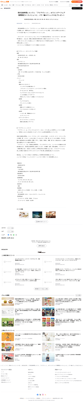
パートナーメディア (5, 378)
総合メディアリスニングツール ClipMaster (63, 374)
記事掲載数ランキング (5, 380)
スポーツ (34, 5)
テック (42, 5)
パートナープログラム (30, 398)
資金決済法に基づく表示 (58, 398)
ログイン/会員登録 (77, 1)
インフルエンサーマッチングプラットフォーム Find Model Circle (68, 380)
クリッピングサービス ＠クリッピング (63, 372)
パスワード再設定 (31, 376)
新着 (2, 5)
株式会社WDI (19, 23)
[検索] (81, 5)
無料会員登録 (30, 372)
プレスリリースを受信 (64, 1)
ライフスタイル (28, 5)
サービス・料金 (4, 373)
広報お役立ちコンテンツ (6, 382)
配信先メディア (4, 376)
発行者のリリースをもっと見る (41, 288)
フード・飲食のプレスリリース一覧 (12, 365)
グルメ (10, 5)
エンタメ (6, 5)
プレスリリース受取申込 (33, 384)
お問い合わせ (41, 245)
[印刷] (16, 235)
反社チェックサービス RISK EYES (62, 382)
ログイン (30, 374)
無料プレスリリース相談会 (33, 386)
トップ (2, 365)
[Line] (13, 235)
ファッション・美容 (19, 5)
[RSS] (45, 394)
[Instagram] (43, 394)
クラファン (56, 5)
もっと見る (78, 295)
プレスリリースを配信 (53, 1)
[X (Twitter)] (11, 235)
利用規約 (38, 398)
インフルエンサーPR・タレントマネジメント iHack (65, 378)
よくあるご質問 (31, 380)
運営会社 (22, 398)
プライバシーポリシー (46, 398)
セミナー (30, 388)
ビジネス (38, 5)
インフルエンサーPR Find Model (61, 376)
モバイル (47, 5)
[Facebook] (8, 235)
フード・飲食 (10, 228)
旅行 (13, 5)
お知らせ (30, 382)
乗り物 (51, 5)
